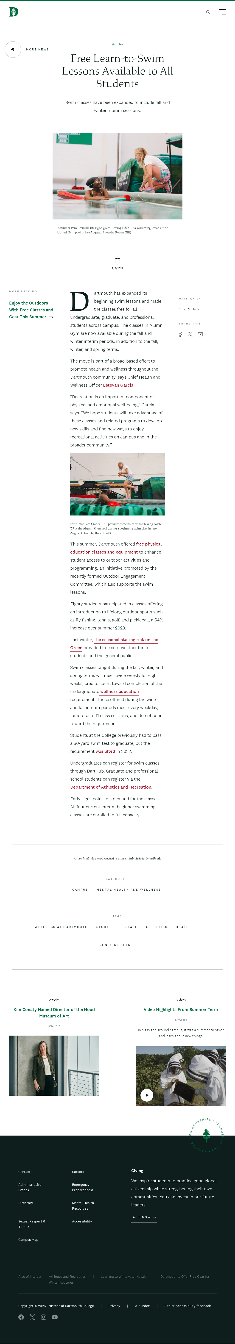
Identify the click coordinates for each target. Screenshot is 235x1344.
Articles (117, 44)
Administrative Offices (30, 1187)
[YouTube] (55, 1318)
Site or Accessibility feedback (188, 1306)
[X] (32, 1318)
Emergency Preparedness (82, 1187)
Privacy (114, 1306)
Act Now (142, 1217)
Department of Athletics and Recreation (110, 787)
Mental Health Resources (83, 1206)
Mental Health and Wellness (129, 890)
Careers (78, 1171)
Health (183, 927)
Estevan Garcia (117, 385)
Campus (80, 890)
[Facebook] (21, 1318)
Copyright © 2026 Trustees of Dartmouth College (56, 1306)
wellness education (119, 691)
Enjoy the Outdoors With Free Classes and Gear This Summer (31, 310)
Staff (131, 927)
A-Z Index (142, 1306)
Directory (25, 1203)
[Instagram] (43, 1318)
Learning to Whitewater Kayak (123, 1276)
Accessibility (82, 1221)
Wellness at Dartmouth (61, 927)
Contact (24, 1171)
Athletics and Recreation (67, 1276)
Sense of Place (116, 945)
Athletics (157, 927)
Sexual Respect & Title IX (31, 1224)
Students (106, 927)
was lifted (105, 751)
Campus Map (28, 1239)
